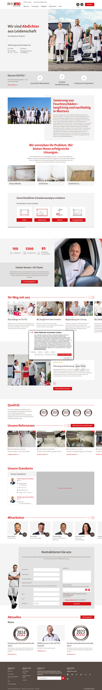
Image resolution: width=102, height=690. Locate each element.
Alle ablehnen (39, 354)
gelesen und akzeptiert (75, 600)
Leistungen (11, 674)
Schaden (24, 603)
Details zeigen (67, 358)
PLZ (23, 594)
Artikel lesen (11, 654)
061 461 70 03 (22, 487)
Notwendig (33, 352)
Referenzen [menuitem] (53, 6)
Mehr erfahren (12, 85)
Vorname (25, 569)
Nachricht (66, 568)
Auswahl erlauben (50, 354)
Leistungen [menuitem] (35, 6)
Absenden (77, 604)
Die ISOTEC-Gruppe (25, 672)
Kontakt (89, 4)
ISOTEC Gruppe (27, 2)
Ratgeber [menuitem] (44, 6)
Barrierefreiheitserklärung (14, 688)
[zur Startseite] (14, 4)
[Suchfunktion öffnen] (82, 4)
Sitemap (37, 688)
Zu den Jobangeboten (29, 282)
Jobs (9, 681)
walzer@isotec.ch (23, 490)
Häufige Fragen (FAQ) (26, 676)
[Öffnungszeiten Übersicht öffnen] (32, 492)
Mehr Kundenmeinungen (62, 388)
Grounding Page (12, 684)
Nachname (25, 574)
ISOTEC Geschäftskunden (40, 2)
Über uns (10, 671)
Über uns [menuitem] (26, 6)
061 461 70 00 (11, 51)
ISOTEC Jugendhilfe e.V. (13, 677)
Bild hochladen (67, 585)
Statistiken (47, 352)
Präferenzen (40, 352)
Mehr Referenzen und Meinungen (82, 425)
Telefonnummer (27, 583)
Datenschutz (67, 597)
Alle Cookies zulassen (64, 354)
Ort (23, 599)
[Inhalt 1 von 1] (54, 383)
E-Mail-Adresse (26, 579)
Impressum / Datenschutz (28, 688)
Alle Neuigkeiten (87, 617)
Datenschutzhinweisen (39, 349)
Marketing (53, 352)
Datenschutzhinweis (70, 600)
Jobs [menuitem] (60, 6)
